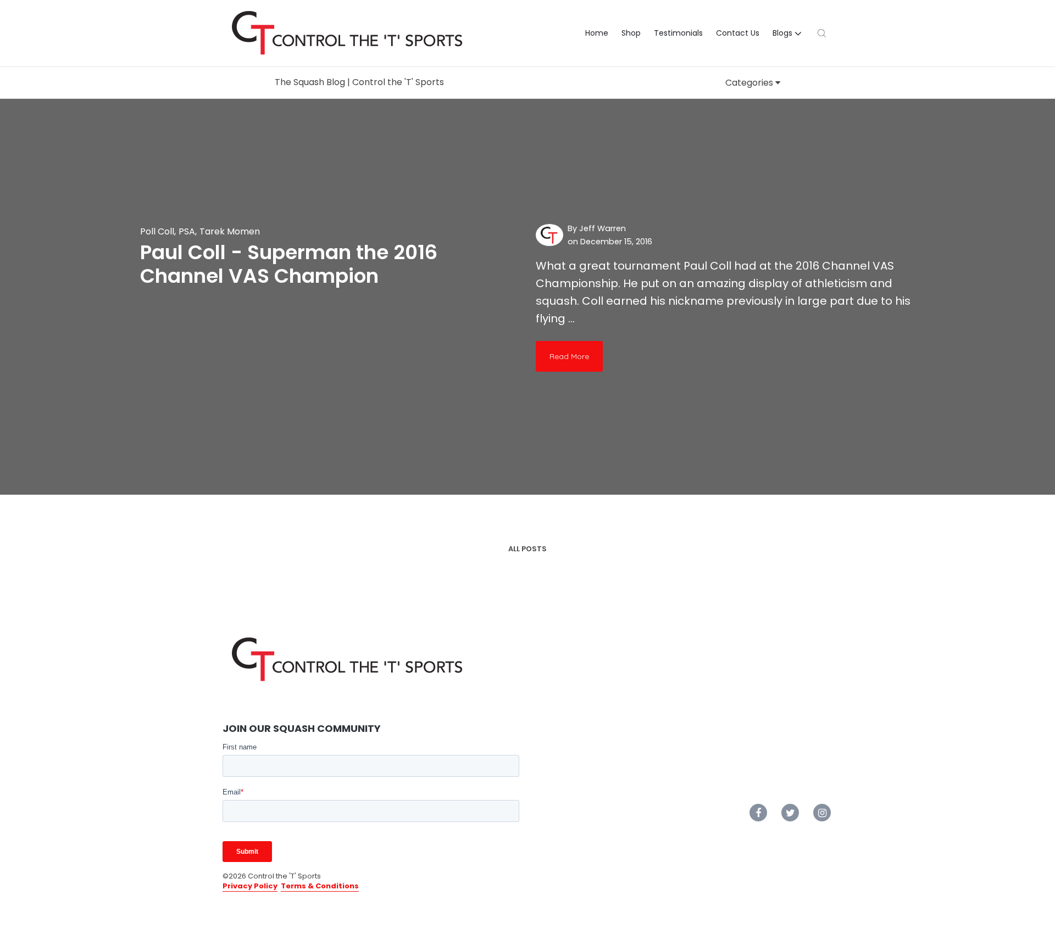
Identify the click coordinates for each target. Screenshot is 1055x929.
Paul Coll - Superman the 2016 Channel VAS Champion (288, 264)
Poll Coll (157, 231)
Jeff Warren (602, 228)
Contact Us (737, 32)
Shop (631, 32)
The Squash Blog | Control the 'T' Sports (359, 82)
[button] (788, 33)
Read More (569, 356)
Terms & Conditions (320, 886)
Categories (750, 82)
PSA (187, 231)
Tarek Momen (229, 231)
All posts (527, 548)
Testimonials (678, 32)
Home (596, 32)
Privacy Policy (250, 886)
